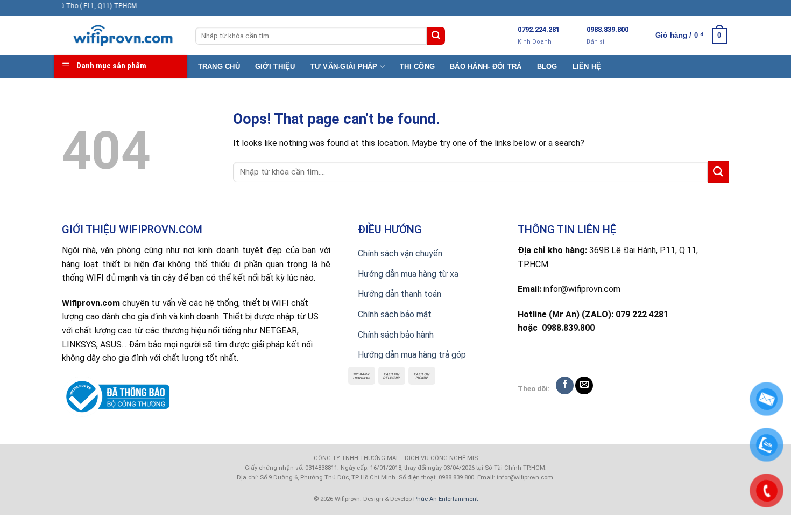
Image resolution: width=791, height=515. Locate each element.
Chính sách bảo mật (395, 314)
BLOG (547, 66)
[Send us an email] (584, 385)
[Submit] (436, 36)
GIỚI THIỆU (275, 66)
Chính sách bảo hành (396, 335)
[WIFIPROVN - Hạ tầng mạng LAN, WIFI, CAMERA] (120, 36)
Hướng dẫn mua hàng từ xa (408, 274)
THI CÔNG (417, 66)
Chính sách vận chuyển (400, 253)
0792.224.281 (539, 29)
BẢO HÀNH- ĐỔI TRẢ (485, 66)
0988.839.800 (607, 29)
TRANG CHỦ (219, 66)
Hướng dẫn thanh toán (399, 294)
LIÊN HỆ (587, 66)
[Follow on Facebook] (565, 385)
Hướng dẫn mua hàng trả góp (412, 355)
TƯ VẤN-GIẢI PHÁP (344, 66)
